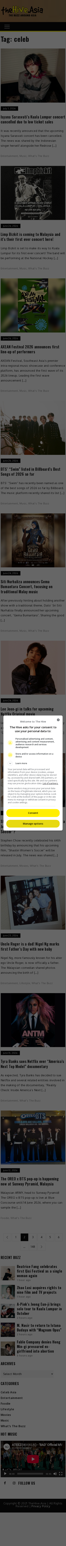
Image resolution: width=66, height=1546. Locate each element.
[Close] (58, 719)
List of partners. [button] (50, 783)
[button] (33, 763)
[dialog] (33, 773)
